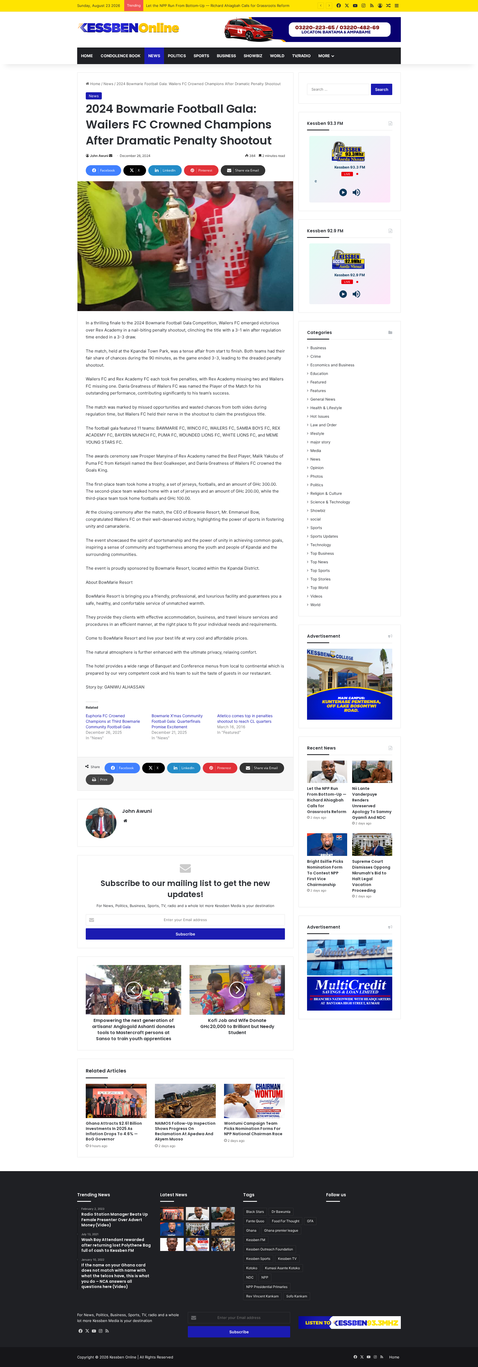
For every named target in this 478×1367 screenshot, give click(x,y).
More (324, 55)
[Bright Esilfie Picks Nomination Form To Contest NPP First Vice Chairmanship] (327, 844)
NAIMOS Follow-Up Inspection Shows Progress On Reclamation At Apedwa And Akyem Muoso (185, 1131)
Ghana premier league (281, 1230)
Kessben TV (287, 1258)
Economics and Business (332, 365)
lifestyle (317, 433)
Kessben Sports (258, 1258)
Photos (316, 476)
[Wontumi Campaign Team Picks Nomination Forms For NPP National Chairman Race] (254, 1101)
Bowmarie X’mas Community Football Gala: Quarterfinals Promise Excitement (177, 721)
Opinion (317, 468)
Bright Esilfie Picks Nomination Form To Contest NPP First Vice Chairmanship (325, 873)
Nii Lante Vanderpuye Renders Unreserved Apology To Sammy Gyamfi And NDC (215, 5)
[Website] (125, 820)
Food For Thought (285, 1221)
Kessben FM (255, 1240)
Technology (320, 545)
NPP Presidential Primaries (266, 1287)
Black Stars (255, 1212)
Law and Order (323, 425)
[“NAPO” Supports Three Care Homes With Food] (223, 1244)
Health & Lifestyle (326, 408)
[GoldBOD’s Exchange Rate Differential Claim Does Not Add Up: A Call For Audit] (172, 1244)
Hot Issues (319, 416)
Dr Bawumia (281, 1212)
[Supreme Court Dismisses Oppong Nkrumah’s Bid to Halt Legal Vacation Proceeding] (372, 844)
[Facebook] (80, 1331)
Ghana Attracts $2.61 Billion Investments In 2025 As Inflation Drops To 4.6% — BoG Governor (114, 1131)
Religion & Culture (326, 493)
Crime (315, 356)
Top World (319, 587)
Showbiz (253, 55)
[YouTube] (93, 1331)
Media (315, 450)
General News (322, 399)
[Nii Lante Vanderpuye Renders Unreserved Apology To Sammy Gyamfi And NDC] (372, 772)
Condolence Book (121, 55)
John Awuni (99, 156)
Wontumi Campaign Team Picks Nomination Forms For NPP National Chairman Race (253, 1129)
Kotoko (251, 1268)
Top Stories (320, 579)
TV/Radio (301, 55)
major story (320, 442)
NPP (264, 1277)
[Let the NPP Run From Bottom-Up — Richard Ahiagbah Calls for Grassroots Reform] (327, 772)
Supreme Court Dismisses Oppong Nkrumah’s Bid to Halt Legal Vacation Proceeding (371, 876)
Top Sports (320, 570)
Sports (201, 55)
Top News (319, 562)
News (154, 55)
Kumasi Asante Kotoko (282, 1268)
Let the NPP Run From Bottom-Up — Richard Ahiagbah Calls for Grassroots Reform (326, 800)
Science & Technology (330, 502)
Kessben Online (123, 1357)
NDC (250, 1277)
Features (318, 390)
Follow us (336, 1195)
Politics (177, 55)
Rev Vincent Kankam (262, 1296)
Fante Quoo (255, 1221)
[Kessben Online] (128, 28)
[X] (87, 1331)
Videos (316, 596)
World (277, 55)
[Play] (343, 192)
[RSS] (107, 1331)
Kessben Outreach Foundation (269, 1249)
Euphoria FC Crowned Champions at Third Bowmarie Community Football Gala (113, 721)
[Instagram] (100, 1331)
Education (319, 373)
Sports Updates (324, 536)
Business (226, 55)
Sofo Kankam (296, 1296)
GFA (310, 1221)
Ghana (251, 1230)
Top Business (322, 553)
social (315, 519)
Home (87, 55)
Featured (318, 382)
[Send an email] (110, 156)
